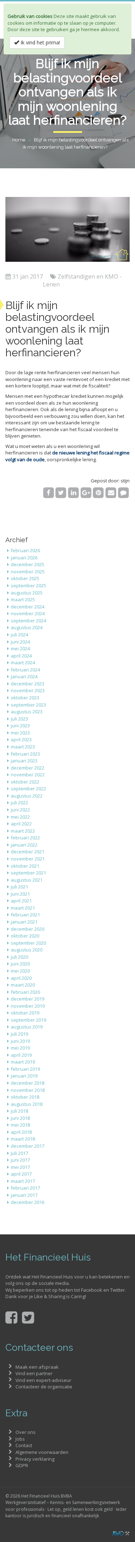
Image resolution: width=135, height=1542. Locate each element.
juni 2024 (20, 642)
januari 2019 (24, 1076)
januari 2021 (24, 922)
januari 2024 (24, 676)
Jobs (20, 1439)
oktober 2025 (25, 578)
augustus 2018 (26, 1104)
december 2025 (27, 564)
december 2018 (27, 1083)
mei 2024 (20, 648)
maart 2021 (23, 908)
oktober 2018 (25, 1097)
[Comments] (123, 492)
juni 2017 (20, 1160)
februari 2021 (25, 914)
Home (18, 140)
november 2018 (28, 1090)
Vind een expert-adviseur (43, 1380)
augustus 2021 (26, 880)
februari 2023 (25, 754)
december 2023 (27, 683)
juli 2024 (19, 634)
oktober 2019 (25, 1012)
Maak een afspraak (37, 1367)
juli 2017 (19, 1153)
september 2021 (28, 872)
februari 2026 (25, 550)
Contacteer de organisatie (43, 1386)
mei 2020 (20, 971)
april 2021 (21, 900)
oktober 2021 (25, 866)
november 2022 (28, 774)
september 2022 (28, 788)
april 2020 (21, 978)
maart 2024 (23, 662)
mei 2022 (20, 817)
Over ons (25, 1432)
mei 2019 (20, 1048)
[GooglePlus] (86, 492)
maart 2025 (23, 599)
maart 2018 (23, 1139)
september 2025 (28, 585)
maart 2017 (23, 1181)
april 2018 (21, 1132)
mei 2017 (20, 1167)
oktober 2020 (25, 936)
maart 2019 (23, 1062)
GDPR (21, 1465)
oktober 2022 (25, 782)
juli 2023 (19, 718)
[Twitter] (61, 492)
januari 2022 (24, 845)
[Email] (111, 492)
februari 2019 (25, 1069)
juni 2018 (20, 1118)
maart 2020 (23, 985)
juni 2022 (20, 809)
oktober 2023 (25, 697)
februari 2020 (25, 992)
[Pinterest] (98, 492)
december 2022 (27, 768)
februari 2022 (25, 837)
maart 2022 (23, 831)
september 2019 (28, 1020)
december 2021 (27, 851)
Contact (23, 1445)
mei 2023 (20, 732)
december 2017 (27, 1146)
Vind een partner (34, 1373)
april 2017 (21, 1174)
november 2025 (28, 571)
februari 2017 (25, 1188)
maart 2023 (23, 746)
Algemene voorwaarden (41, 1452)
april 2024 (21, 655)
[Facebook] (48, 492)
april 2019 (21, 1055)
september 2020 (28, 943)
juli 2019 (19, 1034)
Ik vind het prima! (39, 42)
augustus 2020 (26, 949)
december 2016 (27, 1202)
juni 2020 (20, 963)
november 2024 (28, 613)
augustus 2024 (26, 627)
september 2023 (28, 705)
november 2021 (28, 859)
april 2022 (21, 823)
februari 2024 (25, 669)
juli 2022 (19, 802)
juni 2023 (20, 725)
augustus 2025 (26, 592)
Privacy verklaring (34, 1459)
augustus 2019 (26, 1026)
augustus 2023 (26, 711)
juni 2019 (20, 1041)
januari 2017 (24, 1195)
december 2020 (27, 929)
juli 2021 (19, 886)
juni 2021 (20, 894)
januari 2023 (24, 760)
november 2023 (28, 690)
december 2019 (27, 999)
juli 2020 (19, 957)
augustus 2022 (26, 795)
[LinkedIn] (73, 492)
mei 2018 (20, 1125)
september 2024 (28, 620)
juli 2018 (19, 1111)
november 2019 (28, 1006)
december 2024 (27, 606)
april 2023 (21, 739)
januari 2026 (24, 557)
